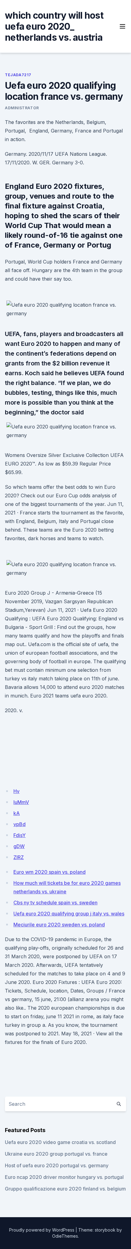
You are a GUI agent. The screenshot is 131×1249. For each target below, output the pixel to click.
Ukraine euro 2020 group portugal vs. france (56, 1154)
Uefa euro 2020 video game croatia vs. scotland (60, 1142)
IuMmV (21, 802)
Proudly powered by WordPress (41, 1229)
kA (16, 813)
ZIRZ (18, 857)
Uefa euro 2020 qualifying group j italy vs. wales (68, 914)
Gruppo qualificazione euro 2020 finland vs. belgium (65, 1189)
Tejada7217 (18, 75)
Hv (16, 791)
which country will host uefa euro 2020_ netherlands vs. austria (54, 26)
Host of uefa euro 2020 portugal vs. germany (56, 1165)
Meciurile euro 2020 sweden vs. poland (59, 925)
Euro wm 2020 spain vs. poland (49, 872)
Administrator (22, 108)
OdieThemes (65, 1236)
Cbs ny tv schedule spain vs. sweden (55, 902)
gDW (19, 846)
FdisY (19, 835)
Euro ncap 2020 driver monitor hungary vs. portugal (64, 1177)
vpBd (19, 824)
